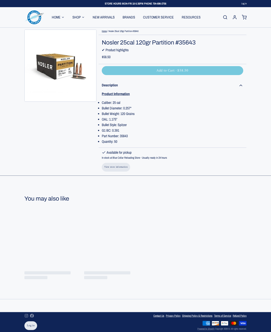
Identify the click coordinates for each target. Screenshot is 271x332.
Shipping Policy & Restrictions (197, 316)
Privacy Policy (173, 316)
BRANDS (129, 17)
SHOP (76, 17)
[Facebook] (32, 316)
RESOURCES (191, 17)
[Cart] (243, 17)
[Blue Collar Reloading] (34, 17)
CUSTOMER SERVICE (158, 17)
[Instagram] (26, 316)
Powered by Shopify (205, 328)
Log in (244, 3)
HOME (56, 17)
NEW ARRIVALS (104, 17)
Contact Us (158, 316)
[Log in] (233, 17)
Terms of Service (222, 316)
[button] (172, 70)
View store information (116, 167)
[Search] (224, 17)
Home (104, 31)
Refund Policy (240, 316)
